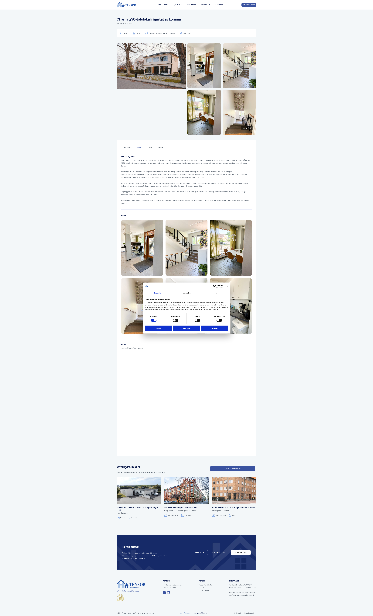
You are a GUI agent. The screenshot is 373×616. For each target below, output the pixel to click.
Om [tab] (215, 293)
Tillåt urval (186, 328)
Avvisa (158, 328)
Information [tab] (186, 293)
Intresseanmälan (241, 553)
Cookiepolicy (238, 613)
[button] (163, 5)
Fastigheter (187, 613)
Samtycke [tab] (157, 293)
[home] (126, 4)
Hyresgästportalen (219, 553)
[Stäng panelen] (227, 286)
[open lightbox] (204, 65)
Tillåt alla (214, 328)
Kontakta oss (199, 553)
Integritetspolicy (249, 613)
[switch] (175, 320)
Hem (180, 613)
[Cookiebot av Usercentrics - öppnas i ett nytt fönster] (214, 286)
